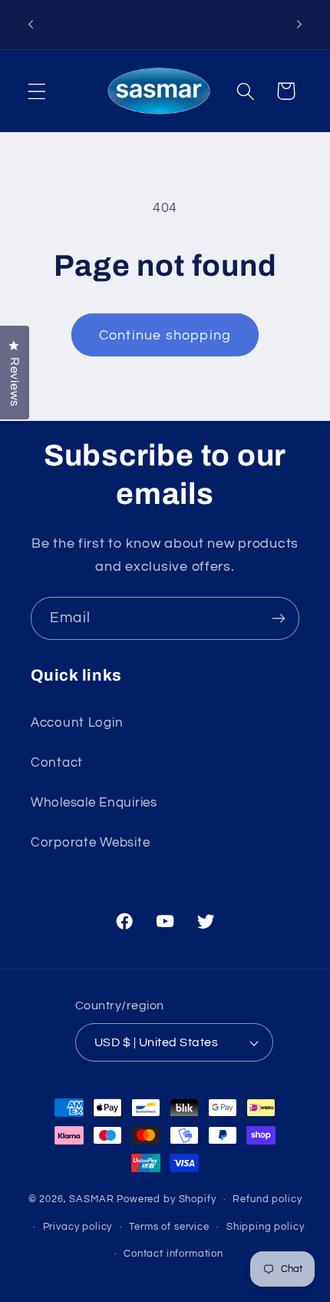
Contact (57, 763)
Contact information (173, 1253)
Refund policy (267, 1199)
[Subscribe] (278, 618)
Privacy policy (78, 1226)
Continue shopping (165, 335)
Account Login (77, 723)
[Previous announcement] (31, 24)
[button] (37, 91)
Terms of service (169, 1226)
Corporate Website (90, 843)
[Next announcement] (299, 24)
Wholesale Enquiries (94, 803)
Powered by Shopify (166, 1199)
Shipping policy (265, 1226)
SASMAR (91, 1199)
